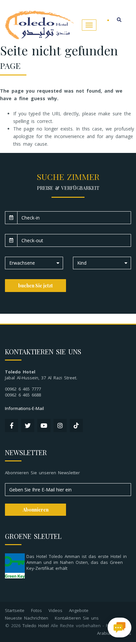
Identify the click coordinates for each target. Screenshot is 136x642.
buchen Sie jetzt (35, 285)
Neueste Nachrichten (26, 618)
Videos (55, 610)
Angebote (78, 610)
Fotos (36, 610)
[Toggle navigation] (89, 25)
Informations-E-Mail (24, 408)
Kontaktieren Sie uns (77, 618)
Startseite (14, 610)
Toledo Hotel (35, 625)
